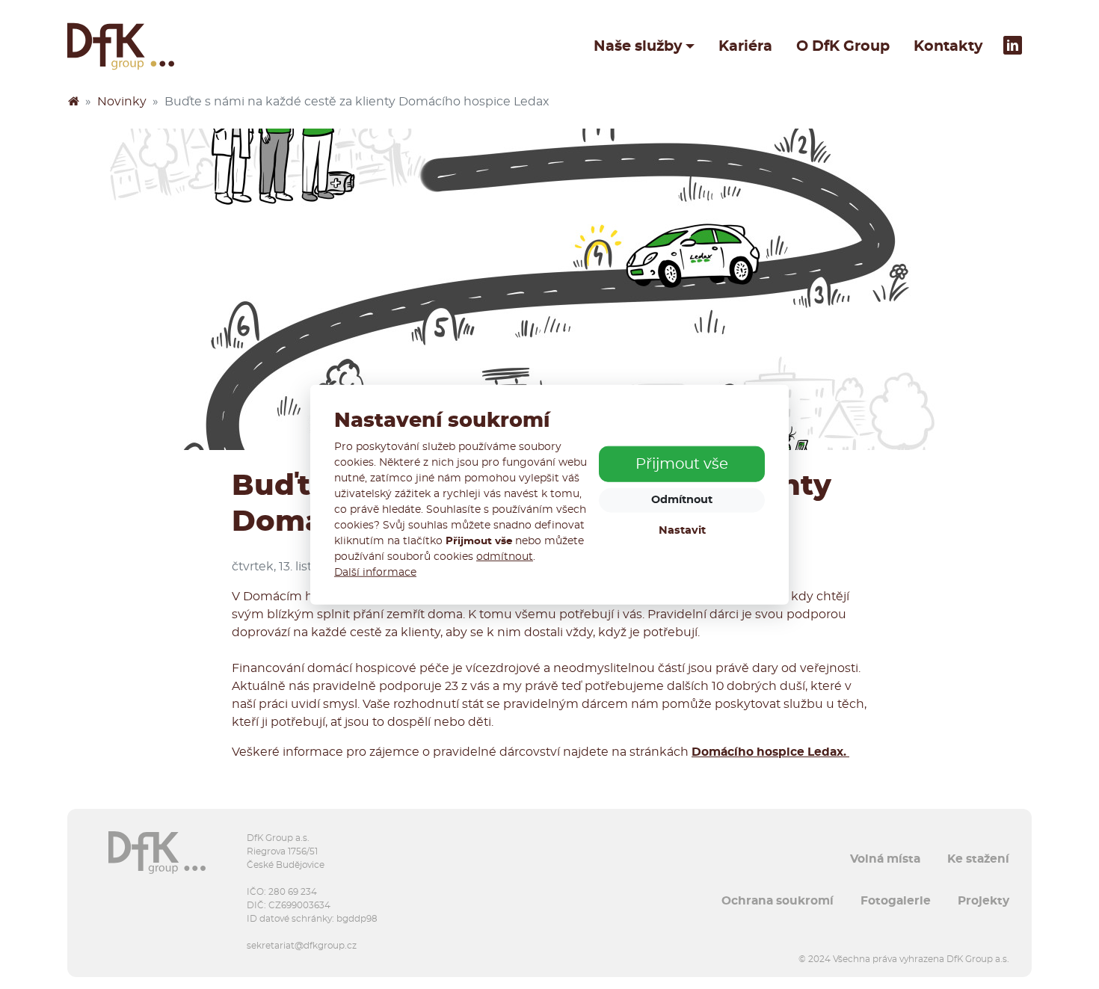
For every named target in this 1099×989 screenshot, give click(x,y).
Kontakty (948, 46)
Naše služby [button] (638, 46)
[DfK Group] (73, 102)
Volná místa (885, 859)
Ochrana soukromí (777, 901)
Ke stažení (978, 859)
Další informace (375, 572)
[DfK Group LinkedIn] (1013, 46)
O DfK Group (843, 46)
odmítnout (504, 557)
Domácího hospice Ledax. (770, 752)
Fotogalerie (896, 901)
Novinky (122, 102)
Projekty (983, 901)
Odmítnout (681, 499)
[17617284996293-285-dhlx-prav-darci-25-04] (549, 289)
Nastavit (682, 530)
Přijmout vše (681, 464)
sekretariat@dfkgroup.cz (302, 945)
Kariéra (745, 46)
